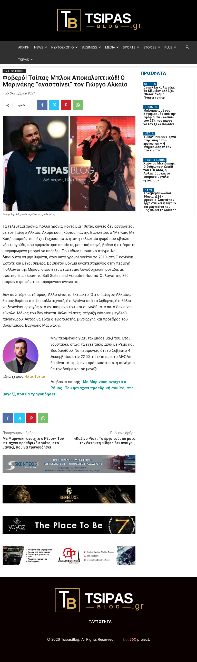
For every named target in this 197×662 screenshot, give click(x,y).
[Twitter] (54, 105)
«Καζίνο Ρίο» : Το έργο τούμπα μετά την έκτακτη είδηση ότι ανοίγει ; (104, 440)
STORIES (149, 47)
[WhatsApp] (78, 105)
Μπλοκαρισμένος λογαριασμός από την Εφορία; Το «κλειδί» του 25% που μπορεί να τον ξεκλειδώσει (159, 117)
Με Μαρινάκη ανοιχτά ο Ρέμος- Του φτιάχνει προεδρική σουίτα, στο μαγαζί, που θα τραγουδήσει (33, 442)
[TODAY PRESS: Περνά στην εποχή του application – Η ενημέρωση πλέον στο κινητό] (185, 138)
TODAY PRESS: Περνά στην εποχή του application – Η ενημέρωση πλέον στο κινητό (159, 143)
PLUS (168, 47)
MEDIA (110, 47)
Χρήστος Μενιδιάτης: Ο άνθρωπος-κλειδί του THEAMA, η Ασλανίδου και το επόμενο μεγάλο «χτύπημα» (159, 172)
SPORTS (129, 47)
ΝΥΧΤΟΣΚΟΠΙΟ (62, 47)
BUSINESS (89, 47)
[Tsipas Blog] (98, 20)
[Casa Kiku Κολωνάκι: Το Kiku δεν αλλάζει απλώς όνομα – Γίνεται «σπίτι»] (185, 88)
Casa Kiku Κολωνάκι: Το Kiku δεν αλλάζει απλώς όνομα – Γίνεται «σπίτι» (159, 93)
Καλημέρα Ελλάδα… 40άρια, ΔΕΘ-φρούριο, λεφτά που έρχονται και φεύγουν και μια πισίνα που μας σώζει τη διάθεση (159, 201)
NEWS (38, 47)
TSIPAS (23, 59)
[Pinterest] (66, 105)
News (148, 189)
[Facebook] (42, 105)
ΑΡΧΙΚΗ (23, 47)
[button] (187, 47)
